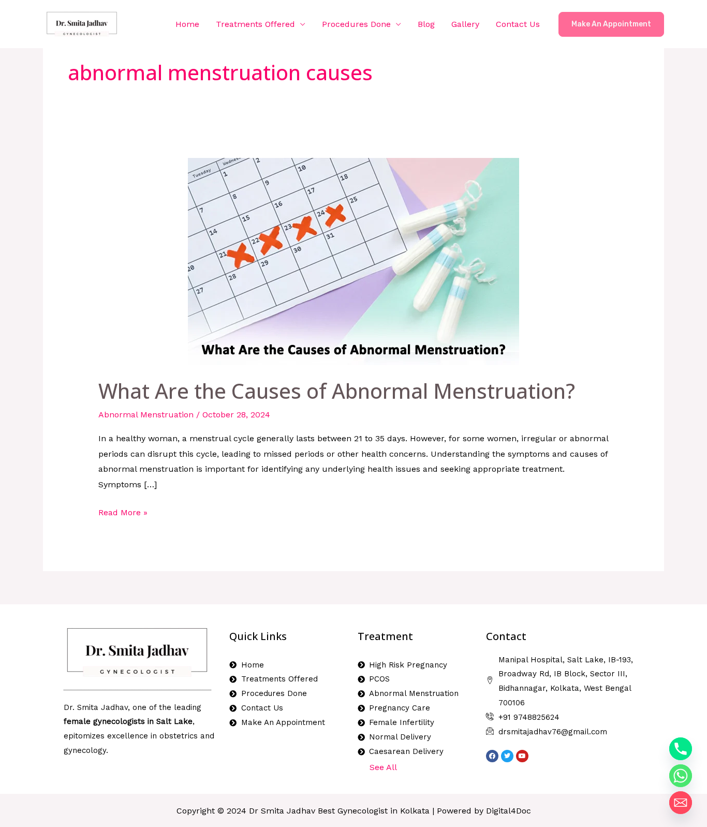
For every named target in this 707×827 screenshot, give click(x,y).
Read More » (123, 511)
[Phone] (680, 748)
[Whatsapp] (680, 775)
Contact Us (518, 24)
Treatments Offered (255, 24)
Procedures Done (356, 24)
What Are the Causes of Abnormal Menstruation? (336, 390)
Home (187, 24)
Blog (426, 24)
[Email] (680, 802)
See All (383, 767)
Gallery (465, 24)
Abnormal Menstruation (146, 414)
